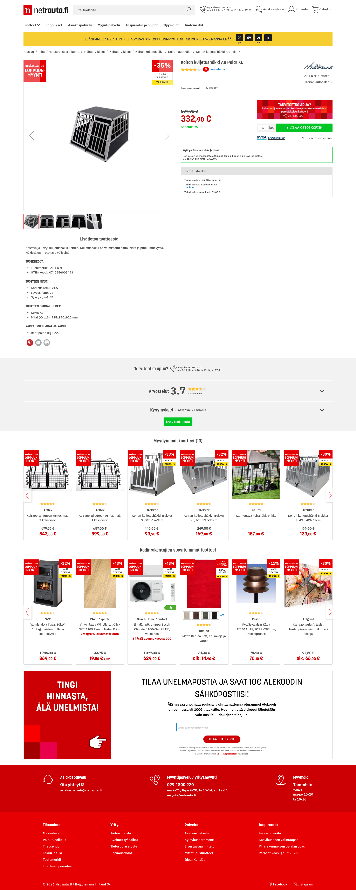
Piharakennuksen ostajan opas (282, 846)
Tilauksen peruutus (57, 866)
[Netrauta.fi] (45, 10)
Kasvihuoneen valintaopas (278, 840)
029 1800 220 (180, 784)
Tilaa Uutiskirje (221, 739)
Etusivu (29, 52)
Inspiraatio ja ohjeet (142, 25)
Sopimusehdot (121, 853)
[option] (187, 615)
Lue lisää (189, 187)
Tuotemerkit (193, 25)
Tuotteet (29, 25)
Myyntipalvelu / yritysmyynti (192, 777)
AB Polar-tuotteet (316, 76)
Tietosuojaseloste (123, 846)
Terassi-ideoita (270, 833)
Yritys (115, 825)
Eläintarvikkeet (95, 52)
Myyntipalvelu (109, 25)
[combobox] (134, 10)
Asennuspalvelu (197, 833)
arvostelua (215, 69)
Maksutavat (52, 833)
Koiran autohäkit (180, 52)
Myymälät (171, 25)
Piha (42, 52)
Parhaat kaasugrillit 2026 (278, 853)
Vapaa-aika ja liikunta (64, 52)
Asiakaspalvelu (80, 25)
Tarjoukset (54, 25)
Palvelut (192, 825)
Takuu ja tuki (52, 853)
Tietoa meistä (120, 833)
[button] (31, 135)
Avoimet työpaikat (124, 840)
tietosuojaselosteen (228, 753)
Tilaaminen (52, 825)
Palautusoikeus (54, 840)
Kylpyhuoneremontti (200, 840)
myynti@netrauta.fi (181, 795)
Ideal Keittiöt (195, 859)
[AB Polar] (318, 65)
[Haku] (189, 10)
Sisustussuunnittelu (199, 846)
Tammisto (302, 784)
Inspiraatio (268, 825)
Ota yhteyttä (72, 784)
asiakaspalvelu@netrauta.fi (81, 790)
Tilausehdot (52, 846)
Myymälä (300, 777)
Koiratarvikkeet (120, 52)
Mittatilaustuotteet (199, 853)
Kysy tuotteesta (178, 422)
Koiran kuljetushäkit (149, 52)
